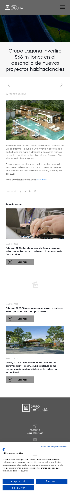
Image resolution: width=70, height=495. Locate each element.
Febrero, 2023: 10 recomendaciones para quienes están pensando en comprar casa (34, 310)
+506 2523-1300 (35, 433)
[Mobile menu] (62, 7)
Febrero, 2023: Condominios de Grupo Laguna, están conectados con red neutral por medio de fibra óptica (34, 251)
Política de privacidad (54, 446)
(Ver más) (41, 179)
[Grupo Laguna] (14, 7)
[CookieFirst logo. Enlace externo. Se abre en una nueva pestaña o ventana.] (4, 449)
